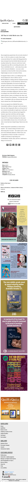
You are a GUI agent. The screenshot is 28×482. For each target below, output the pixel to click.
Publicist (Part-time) (5, 183)
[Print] (16, 145)
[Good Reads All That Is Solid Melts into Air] (13, 145)
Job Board (3, 435)
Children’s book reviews (6, 431)
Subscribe (22, 23)
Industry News (4, 443)
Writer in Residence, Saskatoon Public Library (12, 187)
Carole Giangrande (6, 38)
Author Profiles (4, 433)
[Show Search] (23, 20)
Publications (4, 455)
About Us (3, 464)
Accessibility (4, 467)
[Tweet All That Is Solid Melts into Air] (10, 145)
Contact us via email (15, 203)
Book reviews (4, 429)
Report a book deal (14, 201)
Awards (2, 447)
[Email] (19, 145)
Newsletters (5, 23)
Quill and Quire (9, 21)
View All (3, 191)
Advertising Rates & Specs (7, 460)
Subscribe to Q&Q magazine (7, 457)
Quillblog (3, 428)
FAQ (2, 466)
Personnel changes (5, 445)
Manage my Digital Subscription (8, 458)
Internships (3, 437)
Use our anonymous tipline (14, 199)
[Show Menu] (26, 20)
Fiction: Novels (11, 174)
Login (14, 23)
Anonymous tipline (5, 449)
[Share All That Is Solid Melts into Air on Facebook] (7, 145)
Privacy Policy (4, 462)
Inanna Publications (12, 157)
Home (2, 426)
